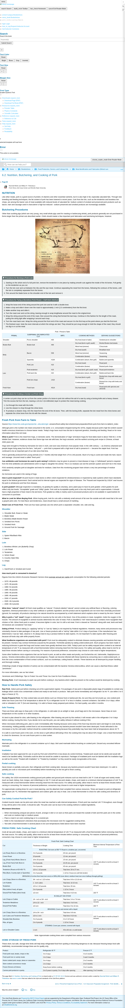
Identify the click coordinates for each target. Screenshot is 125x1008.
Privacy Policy (51, 1003)
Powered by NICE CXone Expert (32, 998)
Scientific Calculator (11, 113)
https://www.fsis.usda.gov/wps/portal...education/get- (28, 424)
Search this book (6, 36)
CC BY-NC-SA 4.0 (59, 976)
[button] (7, 129)
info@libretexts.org (10, 1005)
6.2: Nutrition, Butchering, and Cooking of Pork (26, 976)
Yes (26, 990)
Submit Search (6, 43)
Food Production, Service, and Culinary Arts (53, 169)
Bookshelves (26, 169)
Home (11, 169)
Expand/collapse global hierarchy (4, 169)
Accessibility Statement (79, 1003)
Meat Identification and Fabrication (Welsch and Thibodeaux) (96, 169)
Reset (3, 57)
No (34, 990)
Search (6, 164)
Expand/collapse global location (122, 168)
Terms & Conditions (63, 1003)
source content (17, 978)
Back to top (5, 983)
